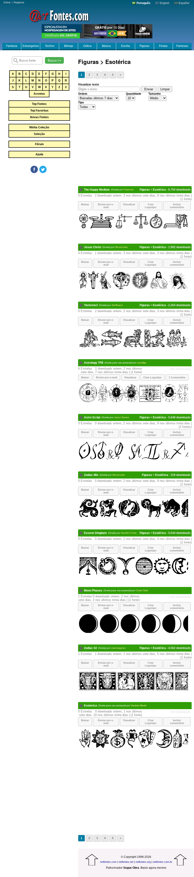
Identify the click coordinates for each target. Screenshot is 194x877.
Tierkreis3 (91, 305)
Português (143, 3)
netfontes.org (143, 861)
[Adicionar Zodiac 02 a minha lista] (81, 648)
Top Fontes (39, 104)
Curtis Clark (142, 590)
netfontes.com (108, 861)
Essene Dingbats (95, 533)
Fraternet (129, 189)
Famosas (182, 46)
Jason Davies (121, 417)
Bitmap (68, 46)
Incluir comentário (177, 206)
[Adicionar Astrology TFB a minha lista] (81, 362)
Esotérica (159, 189)
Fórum (39, 144)
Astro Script (92, 417)
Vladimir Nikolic (139, 705)
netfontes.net (126, 861)
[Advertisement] (39, 209)
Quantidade (133, 93)
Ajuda (39, 154)
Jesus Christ (92, 247)
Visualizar (129, 204)
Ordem (82, 93)
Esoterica (90, 705)
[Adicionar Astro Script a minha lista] (81, 417)
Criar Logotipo (150, 206)
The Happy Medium (97, 189)
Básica (106, 46)
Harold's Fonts (129, 533)
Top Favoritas (39, 110)
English (164, 3)
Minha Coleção (39, 127)
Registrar (19, 2)
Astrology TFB (93, 362)
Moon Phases (93, 590)
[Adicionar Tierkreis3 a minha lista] (81, 305)
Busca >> (54, 60)
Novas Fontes (39, 117)
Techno (49, 46)
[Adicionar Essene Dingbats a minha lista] (81, 533)
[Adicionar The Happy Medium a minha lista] (81, 189)
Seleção (39, 134)
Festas (163, 46)
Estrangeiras (30, 46)
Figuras (144, 46)
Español (183, 3)
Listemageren (118, 648)
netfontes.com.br (162, 861)
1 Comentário (177, 377)
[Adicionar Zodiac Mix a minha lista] (81, 475)
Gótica (87, 46)
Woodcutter (121, 247)
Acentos (39, 93)
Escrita (125, 46)
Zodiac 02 (90, 648)
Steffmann (117, 305)
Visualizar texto (88, 84)
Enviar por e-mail (106, 206)
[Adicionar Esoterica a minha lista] (81, 705)
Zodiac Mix (91, 475)
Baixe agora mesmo (153, 867)
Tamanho (154, 93)
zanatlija (141, 362)
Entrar (7, 2)
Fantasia (11, 46)
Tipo (81, 102)
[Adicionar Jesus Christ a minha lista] (81, 247)
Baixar (85, 204)
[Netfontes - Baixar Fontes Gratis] (59, 15)
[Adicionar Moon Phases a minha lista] (81, 590)
